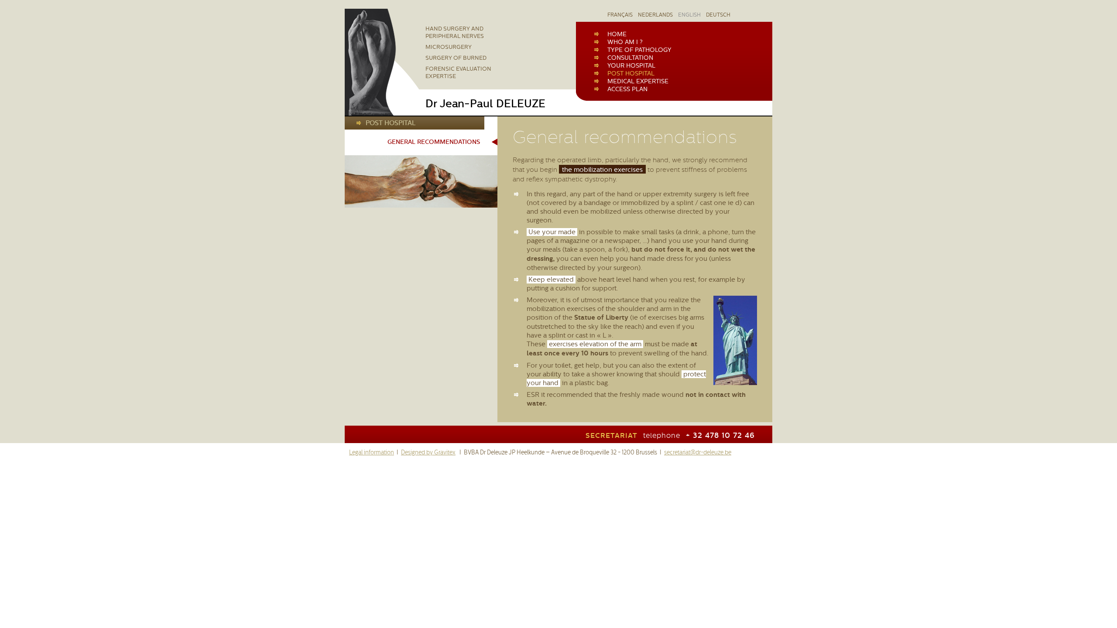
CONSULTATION (630, 57)
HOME (617, 34)
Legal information (371, 452)
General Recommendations (433, 142)
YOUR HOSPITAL (631, 65)
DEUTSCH (718, 15)
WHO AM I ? (625, 41)
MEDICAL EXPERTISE (637, 81)
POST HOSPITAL (630, 73)
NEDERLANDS (655, 15)
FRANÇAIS (620, 15)
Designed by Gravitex (428, 452)
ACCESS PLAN (627, 88)
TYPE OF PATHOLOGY (639, 49)
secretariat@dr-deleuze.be (697, 452)
